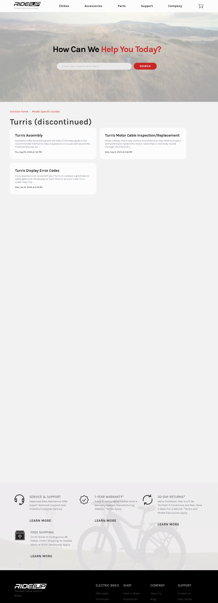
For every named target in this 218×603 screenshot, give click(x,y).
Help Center (185, 599)
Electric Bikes (131, 593)
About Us (155, 593)
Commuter (102, 599)
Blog (153, 599)
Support (147, 6)
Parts (122, 6)
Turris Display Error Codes (37, 170)
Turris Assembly (29, 135)
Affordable (102, 593)
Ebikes (64, 6)
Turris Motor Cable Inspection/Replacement (142, 135)
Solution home (19, 111)
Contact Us (184, 593)
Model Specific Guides (46, 111)
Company (175, 6)
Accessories (93, 6)
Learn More (40, 521)
